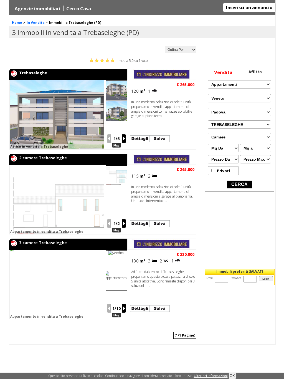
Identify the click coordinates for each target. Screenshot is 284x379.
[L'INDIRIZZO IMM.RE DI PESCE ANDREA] (162, 78)
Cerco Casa (78, 9)
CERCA (239, 184)
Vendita (223, 72)
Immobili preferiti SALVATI (239, 271)
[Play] (116, 145)
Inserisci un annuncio (249, 7)
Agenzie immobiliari (37, 9)
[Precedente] (108, 138)
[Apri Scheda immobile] (60, 114)
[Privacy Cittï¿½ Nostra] (211, 375)
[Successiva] (123, 138)
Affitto (255, 71)
